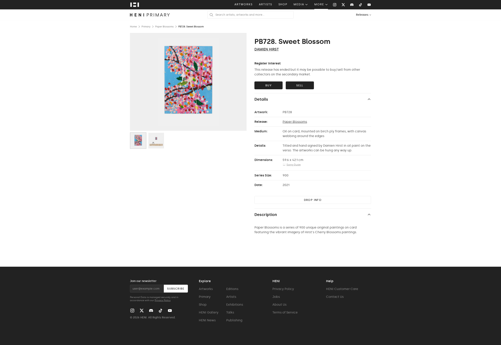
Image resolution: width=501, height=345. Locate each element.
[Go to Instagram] (335, 4)
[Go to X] (343, 4)
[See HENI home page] (134, 5)
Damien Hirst (266, 49)
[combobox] (363, 14)
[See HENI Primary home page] (150, 15)
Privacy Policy (163, 300)
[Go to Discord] (352, 4)
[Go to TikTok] (360, 4)
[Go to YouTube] (369, 4)
